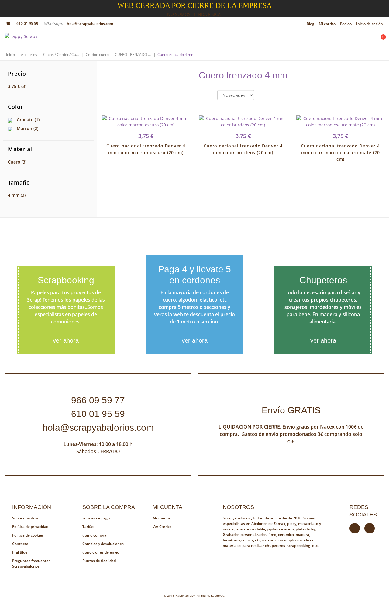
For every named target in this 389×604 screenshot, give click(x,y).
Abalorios (29, 54)
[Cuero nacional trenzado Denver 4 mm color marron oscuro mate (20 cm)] (340, 121)
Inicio (10, 54)
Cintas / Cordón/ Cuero (61, 54)
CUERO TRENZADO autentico (133, 54)
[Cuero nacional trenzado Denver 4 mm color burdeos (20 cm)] (243, 121)
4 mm (17, 195)
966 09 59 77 (98, 400)
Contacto (20, 543)
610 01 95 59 (27, 23)
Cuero (17, 162)
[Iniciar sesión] (364, 40)
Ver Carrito (162, 526)
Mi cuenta (161, 518)
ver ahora (66, 340)
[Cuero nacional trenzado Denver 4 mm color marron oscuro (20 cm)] (146, 121)
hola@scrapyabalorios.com (90, 23)
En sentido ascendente (263, 95)
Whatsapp (54, 23)
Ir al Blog (19, 552)
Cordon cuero (97, 54)
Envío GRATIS (291, 410)
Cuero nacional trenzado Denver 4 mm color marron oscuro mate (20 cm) (340, 152)
